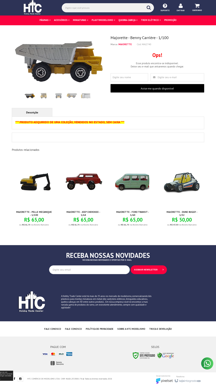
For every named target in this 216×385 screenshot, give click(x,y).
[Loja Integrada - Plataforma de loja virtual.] (187, 379)
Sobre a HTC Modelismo (131, 328)
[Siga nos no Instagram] (20, 379)
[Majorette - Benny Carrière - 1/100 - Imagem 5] (85, 95)
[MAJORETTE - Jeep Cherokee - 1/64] (83, 194)
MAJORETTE (125, 44)
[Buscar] (148, 7)
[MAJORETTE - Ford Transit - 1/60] (133, 194)
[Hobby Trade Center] (35, 7)
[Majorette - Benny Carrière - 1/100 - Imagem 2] (43, 95)
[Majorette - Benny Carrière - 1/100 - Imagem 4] (71, 95)
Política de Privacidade (99, 328)
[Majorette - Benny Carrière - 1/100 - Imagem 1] (29, 95)
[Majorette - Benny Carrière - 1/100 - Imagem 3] (57, 95)
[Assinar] (149, 269)
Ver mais (36, 212)
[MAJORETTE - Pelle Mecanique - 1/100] (34, 194)
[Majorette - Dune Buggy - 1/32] (182, 194)
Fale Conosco (52, 328)
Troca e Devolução (160, 328)
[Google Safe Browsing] (165, 355)
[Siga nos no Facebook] (14, 379)
